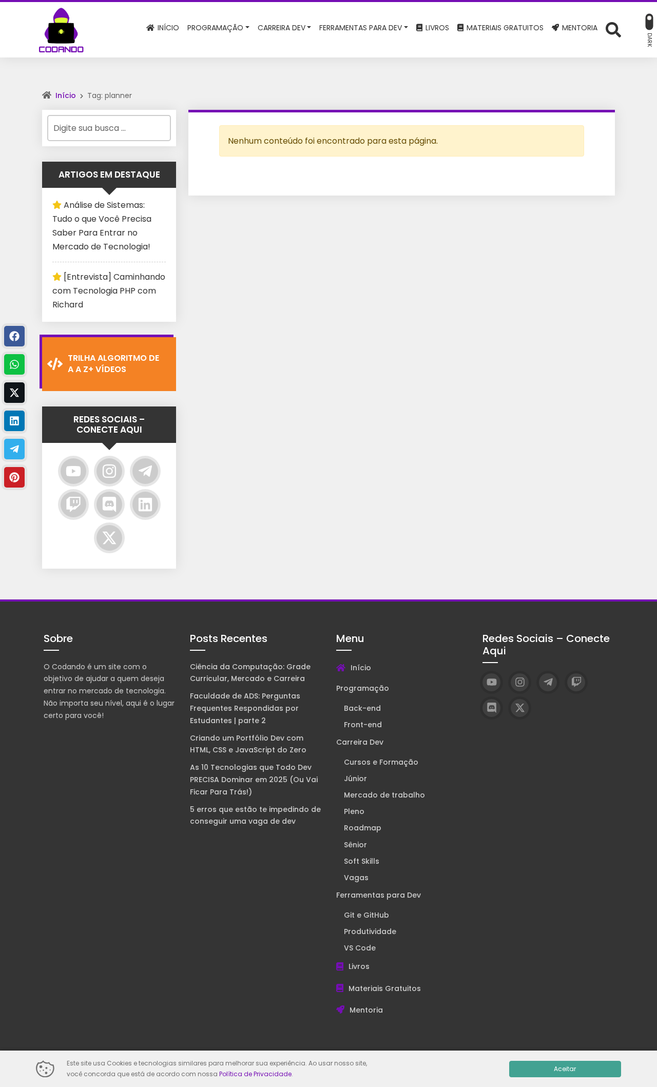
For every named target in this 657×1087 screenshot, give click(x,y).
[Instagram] (109, 471)
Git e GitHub (366, 915)
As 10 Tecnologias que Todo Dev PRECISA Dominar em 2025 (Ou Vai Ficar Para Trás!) (254, 779)
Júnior (355, 778)
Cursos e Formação (381, 762)
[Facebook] (14, 336)
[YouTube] (73, 471)
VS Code (360, 948)
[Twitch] (73, 504)
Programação (362, 688)
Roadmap (362, 828)
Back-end (362, 708)
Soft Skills (361, 861)
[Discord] (109, 504)
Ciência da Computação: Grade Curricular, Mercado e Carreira (250, 673)
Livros (359, 966)
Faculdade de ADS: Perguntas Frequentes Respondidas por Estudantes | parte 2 (245, 708)
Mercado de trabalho (384, 795)
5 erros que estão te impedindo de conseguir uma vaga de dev (255, 815)
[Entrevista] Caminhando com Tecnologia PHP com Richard (108, 290)
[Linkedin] (145, 504)
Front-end (363, 725)
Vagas (356, 877)
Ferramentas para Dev (378, 895)
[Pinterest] (14, 477)
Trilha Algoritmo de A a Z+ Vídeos (113, 363)
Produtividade (370, 931)
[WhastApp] (14, 364)
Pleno (354, 811)
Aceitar (565, 1068)
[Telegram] (145, 471)
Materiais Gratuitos (385, 988)
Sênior (355, 845)
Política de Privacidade (255, 1074)
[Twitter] (109, 538)
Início (65, 95)
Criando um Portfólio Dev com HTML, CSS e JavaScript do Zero (248, 744)
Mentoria (366, 1010)
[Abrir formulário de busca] (613, 29)
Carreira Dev (359, 742)
